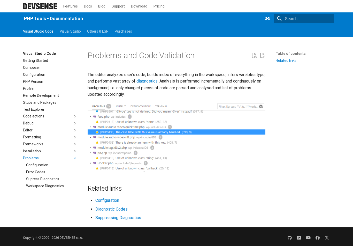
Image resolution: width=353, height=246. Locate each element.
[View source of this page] (254, 55)
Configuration (107, 200)
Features (70, 6)
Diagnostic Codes (111, 209)
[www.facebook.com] (317, 238)
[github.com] (290, 238)
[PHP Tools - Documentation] (40, 6)
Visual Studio (70, 31)
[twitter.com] (327, 238)
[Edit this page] (262, 55)
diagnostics (147, 81)
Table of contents (291, 53)
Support (118, 6)
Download (139, 6)
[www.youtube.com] (308, 238)
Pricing (159, 6)
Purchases (123, 31)
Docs (88, 6)
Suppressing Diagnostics (118, 217)
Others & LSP (98, 31)
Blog (101, 6)
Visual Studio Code (38, 31)
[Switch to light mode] (267, 18)
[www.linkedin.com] (299, 238)
